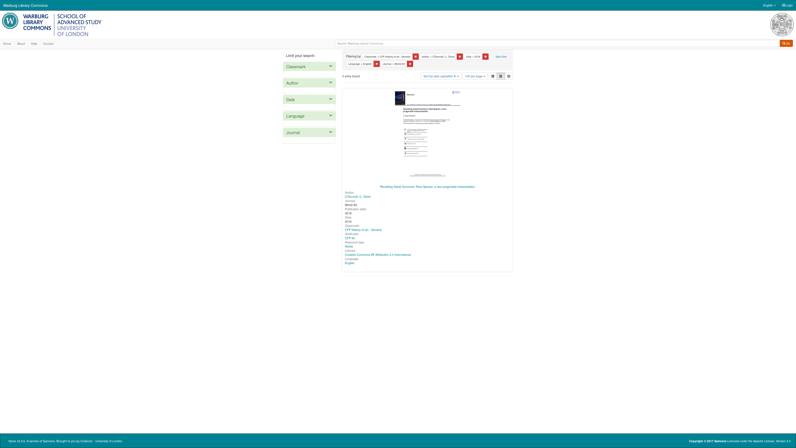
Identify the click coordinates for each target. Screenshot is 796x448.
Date (290, 99)
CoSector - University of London (101, 441)
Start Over (501, 56)
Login (789, 5)
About (21, 43)
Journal (293, 132)
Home (7, 43)
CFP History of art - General (363, 230)
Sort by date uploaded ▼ (440, 76)
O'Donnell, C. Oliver (358, 196)
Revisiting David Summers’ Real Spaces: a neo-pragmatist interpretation (427, 187)
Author (292, 83)
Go (787, 43)
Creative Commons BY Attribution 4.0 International (378, 255)
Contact (48, 43)
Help (34, 43)
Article (349, 246)
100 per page (474, 76)
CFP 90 (350, 238)
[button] (769, 5)
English (349, 263)
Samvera (49, 441)
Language (295, 116)
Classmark (296, 66)
